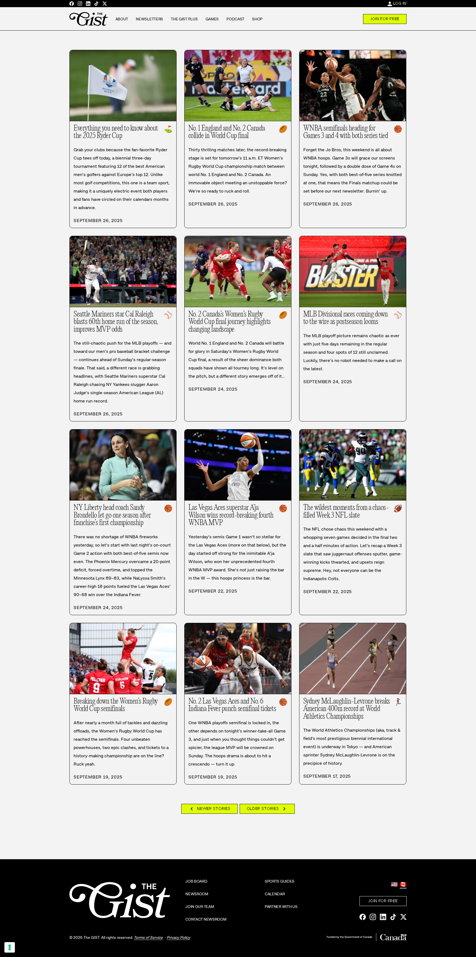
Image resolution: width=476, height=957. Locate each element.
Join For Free (384, 19)
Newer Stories (209, 808)
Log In (400, 3)
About (121, 19)
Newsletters (149, 19)
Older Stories (267, 808)
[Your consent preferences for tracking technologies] (9, 947)
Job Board (196, 881)
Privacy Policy (178, 937)
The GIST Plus (184, 19)
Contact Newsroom (205, 919)
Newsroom (196, 893)
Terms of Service (148, 937)
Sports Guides (279, 881)
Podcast (235, 19)
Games (212, 19)
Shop (257, 19)
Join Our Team (199, 906)
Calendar (275, 893)
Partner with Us (281, 906)
